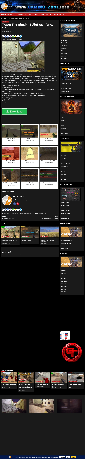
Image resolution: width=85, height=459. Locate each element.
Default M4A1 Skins (65, 213)
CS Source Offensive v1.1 (66, 240)
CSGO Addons (64, 53)
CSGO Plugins (64, 50)
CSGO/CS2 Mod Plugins (66, 83)
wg (63, 14)
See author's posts (20, 199)
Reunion (62, 125)
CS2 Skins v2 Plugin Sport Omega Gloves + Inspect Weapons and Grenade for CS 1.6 (25, 387)
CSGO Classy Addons (65, 86)
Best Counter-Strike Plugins (7, 14)
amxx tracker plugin (25, 213)
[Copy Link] (3, 36)
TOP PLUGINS (64, 40)
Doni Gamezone (6, 31)
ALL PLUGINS (64, 42)
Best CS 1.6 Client (19, 14)
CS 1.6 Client (63, 155)
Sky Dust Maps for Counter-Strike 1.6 (48, 241)
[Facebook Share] (5, 36)
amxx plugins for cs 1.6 (16, 213)
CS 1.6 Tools (63, 158)
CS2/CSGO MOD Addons (66, 88)
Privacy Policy (57, 14)
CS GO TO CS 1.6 (64, 166)
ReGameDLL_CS (64, 120)
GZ (50, 14)
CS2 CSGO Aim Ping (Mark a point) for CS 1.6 (58, 385)
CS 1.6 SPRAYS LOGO (65, 163)
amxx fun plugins (7, 213)
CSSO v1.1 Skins (64, 248)
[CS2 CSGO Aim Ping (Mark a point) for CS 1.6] (59, 377)
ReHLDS (62, 117)
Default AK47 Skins (65, 215)
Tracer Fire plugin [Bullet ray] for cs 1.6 (38, 213)
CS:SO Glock (63, 275)
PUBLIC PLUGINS (5, 21)
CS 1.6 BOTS (63, 171)
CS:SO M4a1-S (64, 286)
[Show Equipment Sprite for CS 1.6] (10, 232)
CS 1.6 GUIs (63, 174)
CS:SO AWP (63, 283)
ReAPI (62, 131)
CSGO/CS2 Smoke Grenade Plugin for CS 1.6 (75, 385)
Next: (49, 217)
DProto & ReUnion (65, 58)
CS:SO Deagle (64, 281)
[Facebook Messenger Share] (8, 36)
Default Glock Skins (65, 205)
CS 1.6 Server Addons (39, 14)
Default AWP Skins (65, 218)
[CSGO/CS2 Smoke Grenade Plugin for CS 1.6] (76, 377)
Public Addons (64, 45)
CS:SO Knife (63, 273)
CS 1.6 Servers (64, 161)
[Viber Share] (10, 36)
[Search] (83, 14)
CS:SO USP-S (63, 278)
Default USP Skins (65, 208)
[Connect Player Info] (30, 232)
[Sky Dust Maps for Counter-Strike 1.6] (49, 232)
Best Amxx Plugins (6, 379)
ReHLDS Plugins (64, 133)
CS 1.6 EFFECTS (64, 176)
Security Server (64, 56)
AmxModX (63, 123)
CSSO (47, 14)
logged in (10, 254)
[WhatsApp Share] (13, 36)
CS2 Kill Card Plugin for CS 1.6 (42, 384)
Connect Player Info (26, 240)
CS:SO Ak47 (63, 291)
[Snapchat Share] (15, 36)
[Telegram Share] (20, 36)
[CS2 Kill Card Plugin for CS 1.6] (42, 377)
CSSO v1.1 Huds (64, 245)
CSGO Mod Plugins (22, 381)
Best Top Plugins (29, 14)
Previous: (8, 217)
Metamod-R (63, 128)
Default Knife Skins (65, 202)
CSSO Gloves (63, 270)
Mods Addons (64, 48)
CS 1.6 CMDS (63, 169)
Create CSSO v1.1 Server (66, 243)
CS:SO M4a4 (63, 289)
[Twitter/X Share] (18, 36)
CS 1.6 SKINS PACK (65, 179)
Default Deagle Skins (65, 210)
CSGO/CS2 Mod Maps (66, 91)
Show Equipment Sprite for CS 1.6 (9, 241)
